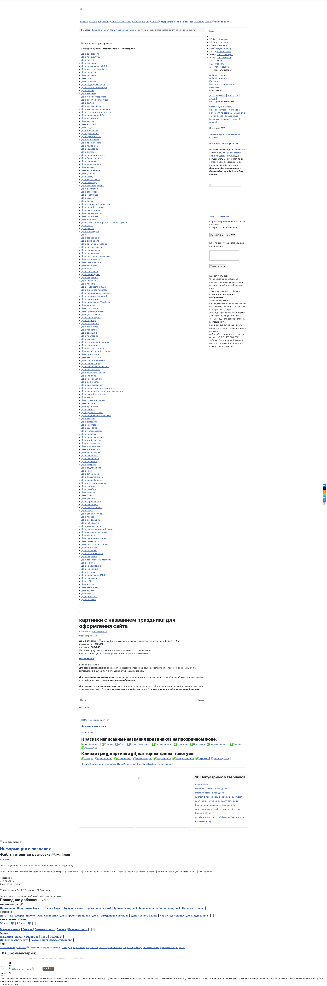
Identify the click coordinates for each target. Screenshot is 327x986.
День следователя (90, 210)
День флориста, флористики (95, 204)
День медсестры (89, 130)
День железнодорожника (94, 483)
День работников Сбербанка (95, 302)
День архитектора (90, 170)
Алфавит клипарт (125, 21)
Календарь (139, 21)
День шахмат (88, 198)
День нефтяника (89, 280)
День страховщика (91, 501)
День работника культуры (94, 99)
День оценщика (89, 333)
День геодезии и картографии (96, 112)
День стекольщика (91, 317)
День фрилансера (90, 133)
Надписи (224, 42)
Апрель (108, 764)
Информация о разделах (25, 848)
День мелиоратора (91, 443)
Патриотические (163, 744)
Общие (121, 744)
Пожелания (199, 744)
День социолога (89, 308)
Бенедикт (214, 119)
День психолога (89, 329)
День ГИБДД (87, 176)
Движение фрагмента (14, 940)
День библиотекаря (91, 158)
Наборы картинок (185, 758)
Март (101, 764)
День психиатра (89, 504)
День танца (87, 397)
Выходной (6, 936)
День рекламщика (90, 520)
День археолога (89, 461)
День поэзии (87, 90)
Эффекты (219, 63)
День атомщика (89, 265)
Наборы (220, 60)
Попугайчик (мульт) (30, 908)
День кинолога (88, 425)
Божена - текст (45, 929)
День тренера (88, 535)
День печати (87, 60)
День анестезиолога (91, 507)
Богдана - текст (10, 929)
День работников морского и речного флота (104, 222)
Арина (212, 122)
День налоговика (90, 323)
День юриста (88, 562)
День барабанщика (91, 237)
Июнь (120, 764)
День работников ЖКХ (92, 115)
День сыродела (89, 421)
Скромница (7, 908)
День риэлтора (89, 596)
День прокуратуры (90, 57)
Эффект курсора (61, 940)
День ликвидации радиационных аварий (102, 391)
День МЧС (86, 593)
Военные (109, 744)
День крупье (87, 590)
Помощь (137, 947)
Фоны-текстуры (225, 54)
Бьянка (61, 929)
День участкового (90, 314)
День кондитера (89, 118)
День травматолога (91, 142)
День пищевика (89, 550)
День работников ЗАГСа (93, 575)
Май (114, 764)
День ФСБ (86, 581)
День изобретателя (91, 440)
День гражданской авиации (95, 342)
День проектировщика (92, 311)
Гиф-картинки (224, 57)
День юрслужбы (89, 195)
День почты (87, 225)
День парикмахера (90, 250)
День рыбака (87, 228)
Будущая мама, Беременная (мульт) (87, 908)
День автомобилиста (92, 553)
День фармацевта (90, 139)
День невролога (89, 556)
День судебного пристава (94, 290)
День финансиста (90, 241)
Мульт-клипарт (224, 48)
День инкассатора (90, 452)
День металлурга (90, 231)
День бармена (88, 339)
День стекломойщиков (93, 360)
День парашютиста (91, 213)
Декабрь (169, 764)
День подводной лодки (93, 84)
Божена (27, 929)
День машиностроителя (93, 287)
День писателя (88, 72)
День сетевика (88, 599)
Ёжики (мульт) (54, 908)
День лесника (88, 283)
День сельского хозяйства (94, 544)
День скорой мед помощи (94, 394)
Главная (84, 21)
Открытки (199, 21)
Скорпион (56, 936)
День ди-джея (88, 75)
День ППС (86, 234)
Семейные (94, 744)
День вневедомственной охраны (97, 529)
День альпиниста (90, 458)
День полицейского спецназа (96, 293)
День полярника (89, 145)
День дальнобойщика (92, 480)
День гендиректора (91, 262)
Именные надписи (219, 744)
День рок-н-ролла (90, 382)
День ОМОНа (88, 495)
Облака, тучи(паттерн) (220, 106)
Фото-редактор (89, 732)
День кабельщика (90, 523)
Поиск (208, 21)
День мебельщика (90, 449)
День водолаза (88, 124)
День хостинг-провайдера (94, 69)
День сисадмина (89, 216)
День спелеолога (89, 455)
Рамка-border (39, 940)
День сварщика (89, 161)
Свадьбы (237, 744)
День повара (87, 516)
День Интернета (89, 271)
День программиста (91, 247)
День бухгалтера (89, 326)
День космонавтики (91, 379)
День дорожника (89, 547)
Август (133, 764)
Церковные (182, 744)
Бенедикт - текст (230, 119)
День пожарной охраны (93, 400)
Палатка (187, 908)
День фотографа (89, 188)
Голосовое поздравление (222, 84)
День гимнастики (90, 541)
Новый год (232, 95)
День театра (87, 103)
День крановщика (90, 406)
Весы (44, 936)
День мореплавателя (91, 431)
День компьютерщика (92, 348)
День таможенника (91, 526)
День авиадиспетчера (92, 513)
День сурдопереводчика (93, 538)
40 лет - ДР (24, 923)
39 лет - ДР (7, 923)
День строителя (89, 486)
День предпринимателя (93, 155)
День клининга (88, 375)
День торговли (88, 219)
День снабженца (89, 578)
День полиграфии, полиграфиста (98, 388)
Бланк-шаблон (224, 51)
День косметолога (90, 369)
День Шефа (87, 510)
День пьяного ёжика (144, 915)
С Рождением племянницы (224, 116)
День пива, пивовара (91, 437)
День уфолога (88, 173)
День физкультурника (92, 477)
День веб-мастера (90, 363)
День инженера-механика (94, 532)
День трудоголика (90, 179)
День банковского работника (96, 559)
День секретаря (89, 277)
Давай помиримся (27, 936)
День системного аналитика (95, 256)
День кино (86, 470)
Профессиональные (140, 744)
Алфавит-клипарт (218, 78)
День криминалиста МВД (94, 66)
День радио (87, 127)
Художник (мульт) (125, 908)
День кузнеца (88, 305)
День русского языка (92, 412)
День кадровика (89, 149)
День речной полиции (92, 207)
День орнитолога (90, 354)
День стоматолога (90, 345)
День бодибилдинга (91, 467)
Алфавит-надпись (218, 75)
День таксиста (88, 93)
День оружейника (90, 253)
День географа (88, 464)
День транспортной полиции (96, 351)
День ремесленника (91, 106)
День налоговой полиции (94, 87)
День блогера (88, 418)
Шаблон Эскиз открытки (42, 915)
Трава (199, 908)
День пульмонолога (91, 136)
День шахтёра (88, 489)
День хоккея (87, 584)
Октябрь (151, 764)
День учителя (88, 498)
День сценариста (90, 54)
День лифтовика (89, 336)
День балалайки (89, 428)
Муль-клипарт (105, 758)
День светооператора (92, 185)
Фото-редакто (221, 67)
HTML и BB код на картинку (95, 720)
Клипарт (223, 45)
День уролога (88, 492)
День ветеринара (90, 474)
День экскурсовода (91, 357)
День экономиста (90, 299)
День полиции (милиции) (94, 296)
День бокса (87, 201)
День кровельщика (91, 164)
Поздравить (152, 21)
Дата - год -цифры (12, 915)
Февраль (93, 764)
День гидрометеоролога (93, 96)
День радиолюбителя (92, 385)
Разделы (93, 21)
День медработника (91, 446)
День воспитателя (90, 259)
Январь (85, 764)
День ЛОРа (86, 268)
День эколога (88, 409)
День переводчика (90, 274)
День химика (88, 167)
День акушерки (89, 121)
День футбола (88, 572)
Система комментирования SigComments (14, 958)
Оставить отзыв (151, 947)
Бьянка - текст (77, 929)
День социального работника (96, 415)
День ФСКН (87, 78)
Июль (126, 764)
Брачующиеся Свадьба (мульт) (159, 908)
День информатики (91, 566)
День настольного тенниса (95, 366)
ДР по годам (90, 747)
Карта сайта (79, 947)
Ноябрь (160, 764)
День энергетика (89, 587)
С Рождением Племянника (231, 113)
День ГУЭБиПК (88, 81)
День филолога (89, 152)
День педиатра (88, 320)
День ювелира (88, 63)
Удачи (212, 98)
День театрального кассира (95, 109)
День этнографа (89, 191)
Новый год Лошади (172, 915)
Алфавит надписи (107, 21)
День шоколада (89, 182)
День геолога (88, 403)
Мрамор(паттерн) (218, 109)
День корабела (88, 434)
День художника (89, 569)
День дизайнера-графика (94, 244)
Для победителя (217, 95)
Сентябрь (142, 764)
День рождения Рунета (93, 372)
